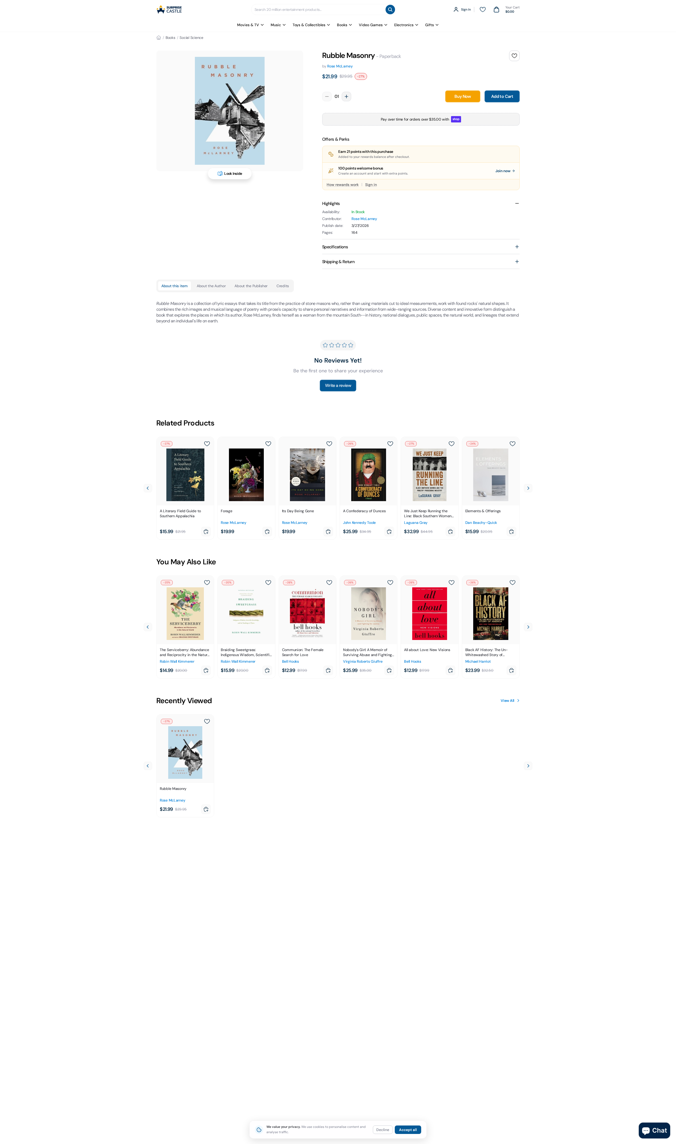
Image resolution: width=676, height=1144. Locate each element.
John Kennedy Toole (359, 522)
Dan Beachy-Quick (481, 522)
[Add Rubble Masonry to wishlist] (514, 56)
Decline (382, 1129)
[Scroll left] (148, 488)
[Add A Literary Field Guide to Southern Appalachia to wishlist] (207, 443)
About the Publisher (250, 285)
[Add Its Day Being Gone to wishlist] (329, 443)
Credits (282, 285)
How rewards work (343, 184)
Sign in (371, 184)
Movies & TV (248, 24)
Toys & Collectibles (309, 24)
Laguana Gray (416, 522)
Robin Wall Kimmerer (177, 661)
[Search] (390, 9)
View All (507, 700)
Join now (502, 170)
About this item (174, 285)
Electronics (404, 24)
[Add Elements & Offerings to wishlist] (512, 443)
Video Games (371, 24)
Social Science (191, 37)
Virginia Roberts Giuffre (362, 661)
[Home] (158, 37)
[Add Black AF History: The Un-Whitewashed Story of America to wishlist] (512, 582)
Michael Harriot (478, 661)
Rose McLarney (340, 66)
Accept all (408, 1129)
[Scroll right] (528, 488)
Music (276, 24)
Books (342, 24)
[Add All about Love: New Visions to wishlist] (451, 582)
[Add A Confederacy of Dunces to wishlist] (390, 443)
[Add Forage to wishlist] (268, 443)
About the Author (211, 285)
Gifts (429, 24)
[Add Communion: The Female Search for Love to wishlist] (329, 582)
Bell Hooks (290, 661)
